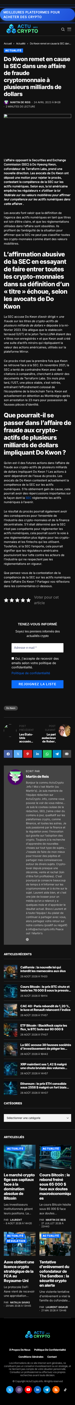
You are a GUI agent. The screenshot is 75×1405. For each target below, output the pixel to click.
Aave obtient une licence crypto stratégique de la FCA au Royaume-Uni (19, 1271)
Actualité (20, 43)
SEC (28, 498)
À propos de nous (19, 1349)
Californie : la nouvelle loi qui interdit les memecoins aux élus (43, 969)
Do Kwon (10, 708)
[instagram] (19, 1389)
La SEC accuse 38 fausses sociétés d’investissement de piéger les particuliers (45, 1048)
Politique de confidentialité (31, 673)
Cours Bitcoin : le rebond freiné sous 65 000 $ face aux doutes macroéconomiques (55, 1187)
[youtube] (28, 1389)
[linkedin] (37, 1389)
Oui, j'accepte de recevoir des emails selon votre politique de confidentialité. (35, 663)
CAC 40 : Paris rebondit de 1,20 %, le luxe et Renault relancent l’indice (45, 1008)
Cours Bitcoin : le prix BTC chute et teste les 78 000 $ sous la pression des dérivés (45, 990)
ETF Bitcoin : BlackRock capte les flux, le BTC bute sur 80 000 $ (43, 1027)
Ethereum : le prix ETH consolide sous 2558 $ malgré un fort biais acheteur (43, 1087)
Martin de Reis (20, 102)
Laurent (16, 1219)
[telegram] (46, 1389)
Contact (52, 1356)
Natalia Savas (20, 1302)
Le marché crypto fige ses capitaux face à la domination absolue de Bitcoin (19, 1187)
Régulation (16, 1240)
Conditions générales (30, 1356)
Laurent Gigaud (57, 1307)
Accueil (8, 43)
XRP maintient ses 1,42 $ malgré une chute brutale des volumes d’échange (43, 1068)
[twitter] (9, 1389)
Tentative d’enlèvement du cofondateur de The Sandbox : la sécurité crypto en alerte (54, 1274)
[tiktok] (65, 1389)
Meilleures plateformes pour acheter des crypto (31, 14)
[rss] (56, 1389)
